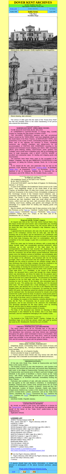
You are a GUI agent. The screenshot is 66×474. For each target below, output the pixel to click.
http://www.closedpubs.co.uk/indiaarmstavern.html (28, 450)
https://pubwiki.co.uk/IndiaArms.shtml (23, 449)
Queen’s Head (41, 167)
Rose (51, 169)
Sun (11, 395)
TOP (13, 472)
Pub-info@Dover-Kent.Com (32, 469)
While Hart (14, 169)
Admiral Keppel (50, 395)
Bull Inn (27, 210)
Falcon (28, 393)
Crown (34, 169)
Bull (45, 393)
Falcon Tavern (15, 212)
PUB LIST (13, 9)
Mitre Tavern (51, 212)
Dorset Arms (16, 407)
